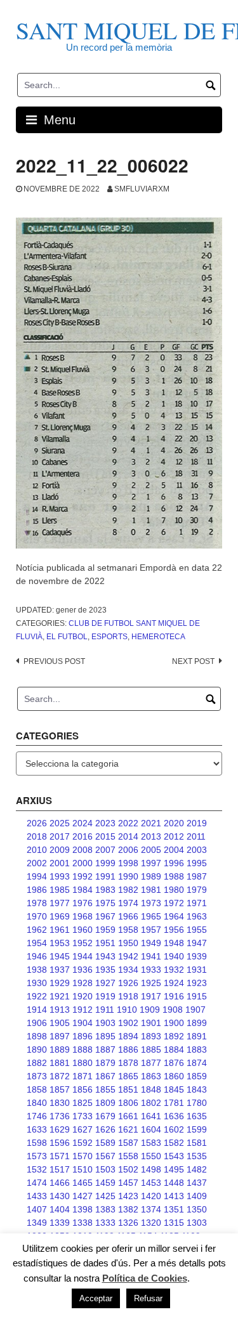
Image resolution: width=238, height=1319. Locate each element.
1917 (151, 996)
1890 (37, 1049)
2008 (82, 850)
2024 (82, 823)
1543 (174, 1156)
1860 (174, 1076)
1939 (197, 956)
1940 (174, 956)
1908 (172, 1009)
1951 (105, 943)
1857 (60, 1089)
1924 (174, 983)
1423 (128, 1196)
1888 (82, 1049)
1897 (60, 1036)
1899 (197, 1023)
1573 (37, 1156)
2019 (197, 823)
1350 (197, 1209)
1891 (197, 1036)
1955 (197, 930)
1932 (174, 970)
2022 (128, 823)
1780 (197, 1103)
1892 (174, 1036)
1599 (197, 1129)
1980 (174, 890)
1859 (197, 1076)
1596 (60, 1143)
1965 (151, 916)
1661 (128, 1116)
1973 (151, 903)
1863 (151, 1076)
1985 (60, 890)
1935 (105, 970)
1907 (195, 1009)
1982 (128, 890)
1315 (174, 1223)
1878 (128, 1063)
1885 (151, 1049)
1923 (197, 983)
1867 (105, 1076)
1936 (82, 970)
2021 (151, 823)
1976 (82, 903)
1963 (197, 916)
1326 (128, 1223)
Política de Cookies (144, 1278)
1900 (174, 1023)
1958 (128, 930)
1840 (37, 1103)
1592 (82, 1143)
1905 (60, 1023)
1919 (105, 996)
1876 (174, 1063)
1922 (37, 996)
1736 (60, 1116)
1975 (105, 903)
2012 (174, 836)
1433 (37, 1196)
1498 (151, 1169)
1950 (128, 943)
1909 (150, 1009)
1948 (174, 943)
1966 (128, 916)
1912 (82, 1009)
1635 (197, 1116)
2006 (128, 850)
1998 (128, 863)
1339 (60, 1223)
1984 (82, 890)
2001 (60, 863)
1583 (151, 1143)
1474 (37, 1183)
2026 (37, 823)
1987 (197, 876)
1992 (82, 876)
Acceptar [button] (95, 1298)
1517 (60, 1169)
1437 (197, 1183)
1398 (82, 1209)
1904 (82, 1023)
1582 (174, 1143)
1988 (174, 876)
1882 (37, 1063)
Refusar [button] (148, 1298)
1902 (128, 1023)
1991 (105, 876)
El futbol (67, 636)
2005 (151, 850)
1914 (37, 1009)
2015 (105, 836)
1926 (128, 983)
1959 (105, 930)
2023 (105, 823)
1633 (37, 1129)
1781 (174, 1103)
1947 (197, 943)
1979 (197, 890)
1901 (151, 1023)
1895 (105, 1036)
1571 (60, 1156)
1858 (37, 1089)
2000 (82, 863)
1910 (127, 1009)
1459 (105, 1183)
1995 (197, 863)
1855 (105, 1089)
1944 (82, 956)
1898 (37, 1036)
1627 (82, 1129)
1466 (60, 1183)
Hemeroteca (158, 636)
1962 (37, 930)
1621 (128, 1129)
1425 (105, 1196)
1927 (105, 983)
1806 (128, 1103)
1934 (128, 970)
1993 (60, 876)
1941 (151, 956)
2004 (174, 850)
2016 (82, 836)
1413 (174, 1196)
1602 (174, 1129)
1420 (151, 1196)
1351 (174, 1209)
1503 (105, 1169)
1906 (37, 1023)
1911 (104, 1009)
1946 (37, 956)
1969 (60, 916)
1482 (197, 1169)
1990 (128, 876)
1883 (197, 1049)
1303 (197, 1223)
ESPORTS (109, 636)
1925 (151, 983)
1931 (197, 970)
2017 (60, 836)
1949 (151, 943)
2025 (60, 823)
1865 (128, 1076)
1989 (151, 876)
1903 (105, 1023)
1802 (151, 1103)
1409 (197, 1196)
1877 (151, 1063)
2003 (197, 850)
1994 (37, 876)
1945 (60, 956)
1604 (151, 1129)
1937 (60, 970)
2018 (37, 836)
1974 (128, 903)
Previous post (54, 661)
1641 (151, 1116)
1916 (174, 996)
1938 (37, 970)
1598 (37, 1143)
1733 (82, 1116)
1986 (37, 890)
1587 (128, 1143)
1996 (174, 863)
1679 (105, 1116)
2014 (128, 836)
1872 (60, 1076)
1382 (128, 1209)
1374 (151, 1209)
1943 (105, 956)
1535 (197, 1156)
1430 (60, 1196)
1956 (174, 930)
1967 (105, 916)
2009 (60, 850)
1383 (105, 1209)
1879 (105, 1063)
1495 (174, 1169)
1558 (128, 1156)
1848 (151, 1089)
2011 (196, 836)
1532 (37, 1169)
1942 (128, 956)
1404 (60, 1209)
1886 (128, 1049)
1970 (37, 916)
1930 (37, 983)
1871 (82, 1076)
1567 (105, 1156)
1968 (82, 916)
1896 (82, 1036)
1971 (197, 903)
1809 (105, 1103)
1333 (105, 1223)
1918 (128, 996)
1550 (151, 1156)
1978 (37, 903)
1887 (105, 1049)
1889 (60, 1049)
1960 (82, 930)
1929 (60, 983)
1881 (60, 1063)
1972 (174, 903)
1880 (82, 1063)
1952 (82, 943)
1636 (174, 1116)
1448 (174, 1183)
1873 (37, 1076)
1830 (60, 1103)
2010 (37, 850)
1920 (82, 996)
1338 (82, 1223)
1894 (128, 1036)
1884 (174, 1049)
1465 (82, 1183)
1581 (197, 1143)
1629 (60, 1129)
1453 (151, 1183)
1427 (82, 1196)
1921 (60, 996)
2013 (151, 836)
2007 (105, 850)
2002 (37, 863)
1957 (151, 930)
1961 (60, 930)
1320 (151, 1223)
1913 (60, 1009)
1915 (197, 996)
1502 (128, 1169)
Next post (193, 661)
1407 (37, 1209)
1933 (151, 970)
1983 (105, 890)
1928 (82, 983)
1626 (105, 1129)
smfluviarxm (141, 189)
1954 (37, 943)
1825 (82, 1103)
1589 (105, 1143)
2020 (174, 823)
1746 (37, 1116)
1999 (105, 863)
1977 (60, 903)
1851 (128, 1089)
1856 (82, 1089)
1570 (82, 1156)
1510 (82, 1169)
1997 (151, 863)
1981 (151, 890)
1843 (197, 1089)
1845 (174, 1089)
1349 (37, 1223)
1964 (174, 916)
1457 (128, 1183)
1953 (60, 943)
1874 (197, 1063)
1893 (151, 1036)
